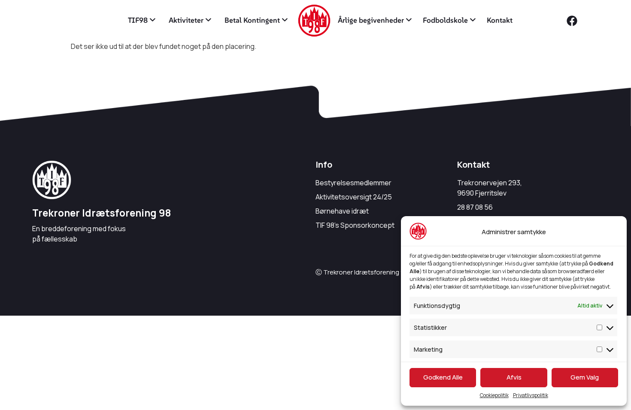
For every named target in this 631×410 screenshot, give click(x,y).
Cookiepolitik (494, 395)
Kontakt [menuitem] (500, 20)
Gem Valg (584, 377)
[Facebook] (572, 20)
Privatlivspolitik (530, 395)
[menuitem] (142, 20)
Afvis (514, 377)
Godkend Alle (443, 377)
